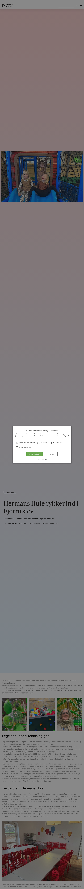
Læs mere (42, 438)
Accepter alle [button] (35, 454)
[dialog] (42, 444)
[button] (42, 459)
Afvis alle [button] (50, 454)
